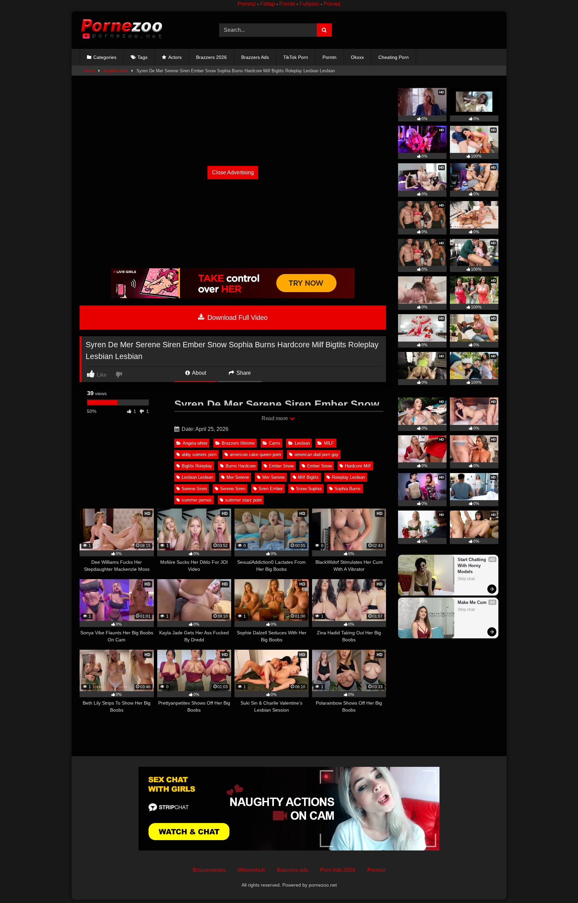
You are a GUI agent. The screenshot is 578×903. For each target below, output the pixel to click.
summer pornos (197, 500)
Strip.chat (466, 578)
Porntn (287, 4)
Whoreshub (251, 870)
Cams (274, 443)
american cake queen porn (255, 454)
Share (243, 373)
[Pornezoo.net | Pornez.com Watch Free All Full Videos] (121, 30)
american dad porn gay (316, 454)
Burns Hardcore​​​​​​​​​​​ (240, 465)
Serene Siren (232, 488)
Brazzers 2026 (211, 57)
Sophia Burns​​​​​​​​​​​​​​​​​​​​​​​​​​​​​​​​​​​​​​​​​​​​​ (347, 488)
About (198, 373)
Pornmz (246, 4)
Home (89, 70)
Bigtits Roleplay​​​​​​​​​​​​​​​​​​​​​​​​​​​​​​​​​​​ (197, 465)
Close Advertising (233, 172)
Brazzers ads (292, 870)
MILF (329, 443)
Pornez (332, 4)
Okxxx (357, 57)
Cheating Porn (393, 57)
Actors (175, 57)
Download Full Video (236, 317)
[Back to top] (557, 883)
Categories (104, 57)
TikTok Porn (295, 57)
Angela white (115, 70)
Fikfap (267, 4)
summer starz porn (243, 500)
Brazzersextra (209, 870)
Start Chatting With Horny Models (472, 565)
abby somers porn (199, 454)
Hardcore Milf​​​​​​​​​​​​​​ (358, 465)
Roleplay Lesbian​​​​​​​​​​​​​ (348, 477)
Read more (275, 418)
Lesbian (302, 443)
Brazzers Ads (255, 57)
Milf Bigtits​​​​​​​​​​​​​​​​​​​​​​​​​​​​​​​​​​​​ (308, 477)
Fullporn (309, 4)
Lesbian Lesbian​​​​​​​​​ (197, 477)
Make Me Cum (472, 602)
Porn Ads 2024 (337, 870)
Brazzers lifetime (238, 443)
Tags (142, 57)
